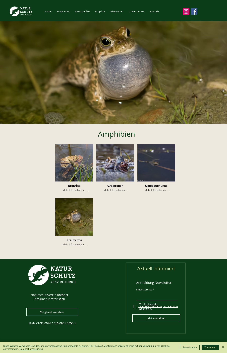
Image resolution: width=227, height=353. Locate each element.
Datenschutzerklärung (31, 349)
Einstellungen (190, 347)
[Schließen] (223, 347)
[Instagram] (186, 11)
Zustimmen (210, 347)
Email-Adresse (144, 289)
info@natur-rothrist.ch (49, 299)
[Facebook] (194, 11)
